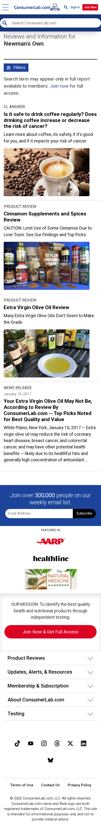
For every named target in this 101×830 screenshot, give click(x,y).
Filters (19, 67)
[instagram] (44, 742)
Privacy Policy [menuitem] (79, 785)
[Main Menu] (5, 7)
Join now (59, 86)
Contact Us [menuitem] (50, 785)
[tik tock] (17, 742)
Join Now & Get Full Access (50, 631)
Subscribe (84, 513)
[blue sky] (50, 759)
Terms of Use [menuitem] (21, 785)
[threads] (57, 742)
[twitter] (70, 742)
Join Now (90, 7)
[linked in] (83, 742)
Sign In (75, 7)
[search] (66, 7)
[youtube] (30, 742)
